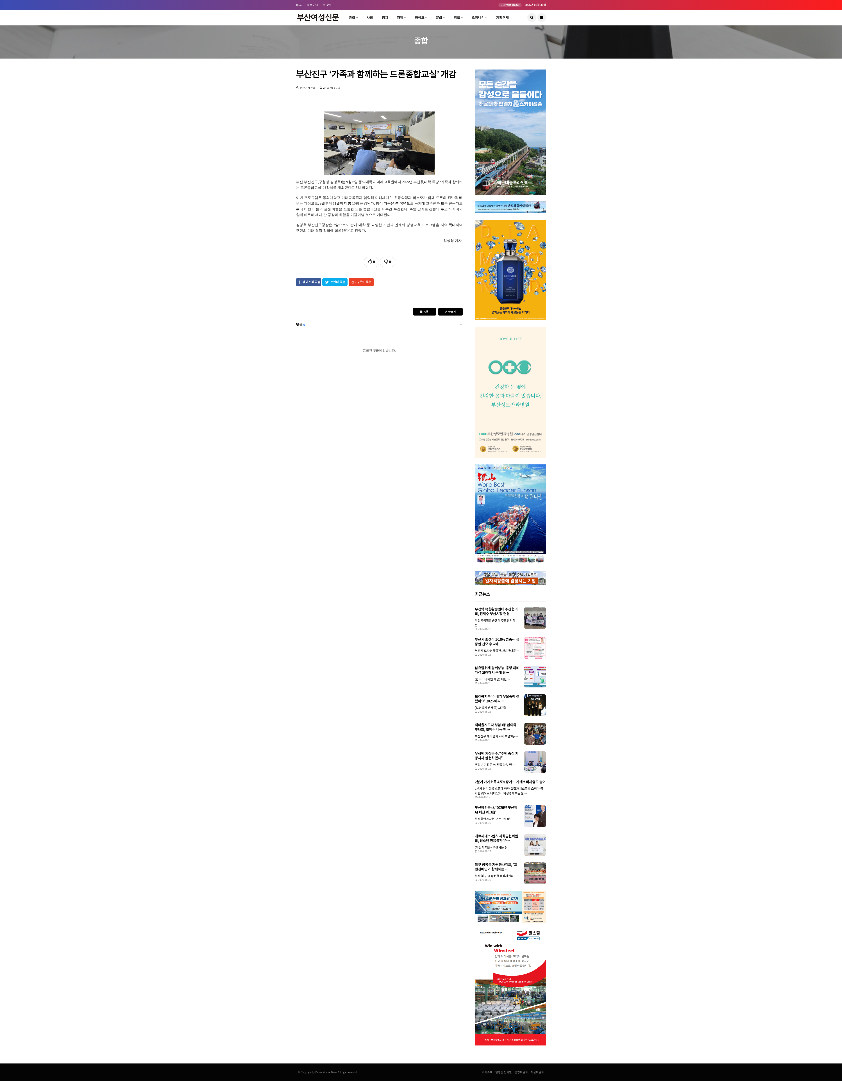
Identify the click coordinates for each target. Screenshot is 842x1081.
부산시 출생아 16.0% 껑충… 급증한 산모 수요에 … (497, 641)
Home (299, 5)
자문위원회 (537, 1072)
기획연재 (502, 17)
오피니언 (478, 17)
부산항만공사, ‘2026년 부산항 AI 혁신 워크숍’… (496, 809)
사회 (370, 17)
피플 (457, 17)
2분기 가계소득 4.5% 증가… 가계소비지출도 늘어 (510, 782)
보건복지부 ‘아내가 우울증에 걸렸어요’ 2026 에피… (497, 698)
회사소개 (487, 1072)
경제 (400, 17)
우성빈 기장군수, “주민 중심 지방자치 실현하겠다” (496, 755)
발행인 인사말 (503, 1072)
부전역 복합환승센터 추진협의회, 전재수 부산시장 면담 (496, 611)
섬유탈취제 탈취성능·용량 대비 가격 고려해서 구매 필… (497, 670)
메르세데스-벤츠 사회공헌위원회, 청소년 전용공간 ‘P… (496, 838)
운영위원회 (521, 1072)
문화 (439, 17)
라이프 (420, 17)
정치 (385, 17)
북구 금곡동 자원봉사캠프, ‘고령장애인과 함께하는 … (496, 866)
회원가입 (312, 5)
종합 (352, 17)
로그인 (327, 5)
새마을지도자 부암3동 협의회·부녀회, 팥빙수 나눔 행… (496, 727)
